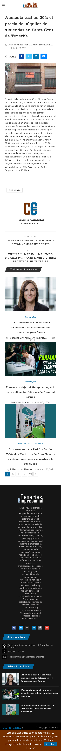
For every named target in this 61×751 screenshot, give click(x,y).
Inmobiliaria (14, 190)
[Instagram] (27, 628)
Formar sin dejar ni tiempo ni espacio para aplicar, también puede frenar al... (39, 693)
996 (30, 474)
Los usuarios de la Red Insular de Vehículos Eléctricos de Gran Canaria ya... (37, 708)
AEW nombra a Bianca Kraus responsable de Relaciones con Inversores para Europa (31, 327)
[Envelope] (47, 628)
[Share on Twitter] (29, 56)
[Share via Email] (44, 56)
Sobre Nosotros (16, 637)
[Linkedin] (34, 628)
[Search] (57, 4)
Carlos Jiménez (22, 402)
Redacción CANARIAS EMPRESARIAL (35, 44)
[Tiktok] (40, 628)
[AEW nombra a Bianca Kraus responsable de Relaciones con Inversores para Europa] (30, 294)
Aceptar (50, 744)
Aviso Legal (12, 728)
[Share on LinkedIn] (36, 56)
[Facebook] (14, 628)
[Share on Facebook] (21, 56)
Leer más (31, 748)
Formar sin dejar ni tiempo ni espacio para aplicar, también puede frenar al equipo (30, 392)
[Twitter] (21, 628)
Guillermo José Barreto (21, 469)
